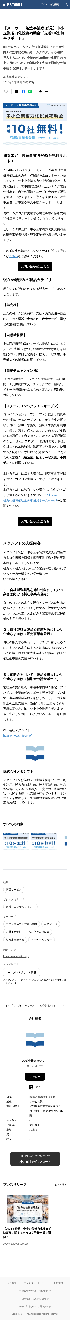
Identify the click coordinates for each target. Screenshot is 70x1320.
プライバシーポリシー (35, 1283)
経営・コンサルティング (20, 906)
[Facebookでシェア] (23, 91)
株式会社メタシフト (50, 1005)
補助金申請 (50, 923)
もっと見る (61, 1184)
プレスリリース (26, 1005)
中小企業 (51, 495)
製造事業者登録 (15, 939)
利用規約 (58, 1283)
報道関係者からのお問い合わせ (35, 1290)
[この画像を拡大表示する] (16, 841)
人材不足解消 (14, 931)
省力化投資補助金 (38, 931)
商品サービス (14, 889)
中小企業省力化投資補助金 (21, 923)
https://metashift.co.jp (42, 1096)
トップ (9, 1005)
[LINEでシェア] (30, 91)
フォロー (35, 1076)
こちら (13, 256)
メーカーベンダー (41, 939)
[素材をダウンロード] (40, 91)
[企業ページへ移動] (35, 1041)
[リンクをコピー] (47, 91)
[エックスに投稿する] (17, 91)
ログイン (42, 4)
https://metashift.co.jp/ (17, 735)
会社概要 (11, 1283)
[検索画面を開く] (66, 4)
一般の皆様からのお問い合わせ (35, 1306)
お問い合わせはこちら (35, 266)
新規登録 (54, 4)
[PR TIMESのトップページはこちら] (14, 4)
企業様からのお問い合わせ (35, 1298)
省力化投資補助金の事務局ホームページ (30, 500)
